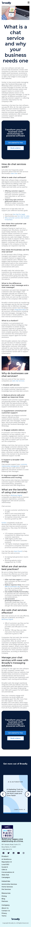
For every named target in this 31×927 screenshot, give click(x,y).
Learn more (18, 809)
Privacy (4, 913)
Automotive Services (9, 884)
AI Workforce (6, 859)
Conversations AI (8, 872)
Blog (3, 899)
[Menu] (28, 2)
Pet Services (6, 889)
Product (5, 856)
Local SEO (5, 864)
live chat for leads (19, 214)
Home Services (7, 887)
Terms (4, 916)
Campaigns (6, 877)
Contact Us (6, 911)
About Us (5, 908)
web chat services (18, 381)
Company (6, 905)
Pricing (4, 896)
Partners (5, 901)
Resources (6, 893)
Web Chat (5, 875)
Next (28, 794)
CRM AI (4, 870)
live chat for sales (23, 216)
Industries (6, 881)
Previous (3, 794)
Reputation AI (7, 862)
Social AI (5, 867)
